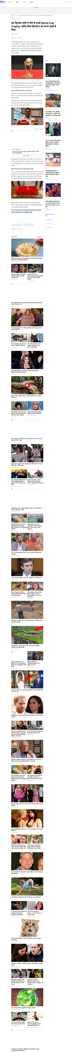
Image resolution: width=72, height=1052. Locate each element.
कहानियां (17, 2)
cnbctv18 (12, 126)
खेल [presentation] (46, 168)
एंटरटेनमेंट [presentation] (47, 199)
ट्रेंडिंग (10, 2)
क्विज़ (24, 2)
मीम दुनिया (31, 2)
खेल (16, 15)
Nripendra (48, 88)
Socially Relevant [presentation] (50, 109)
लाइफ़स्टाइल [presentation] (48, 79)
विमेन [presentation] (46, 138)
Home (12, 15)
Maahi (47, 117)
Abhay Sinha (14, 34)
